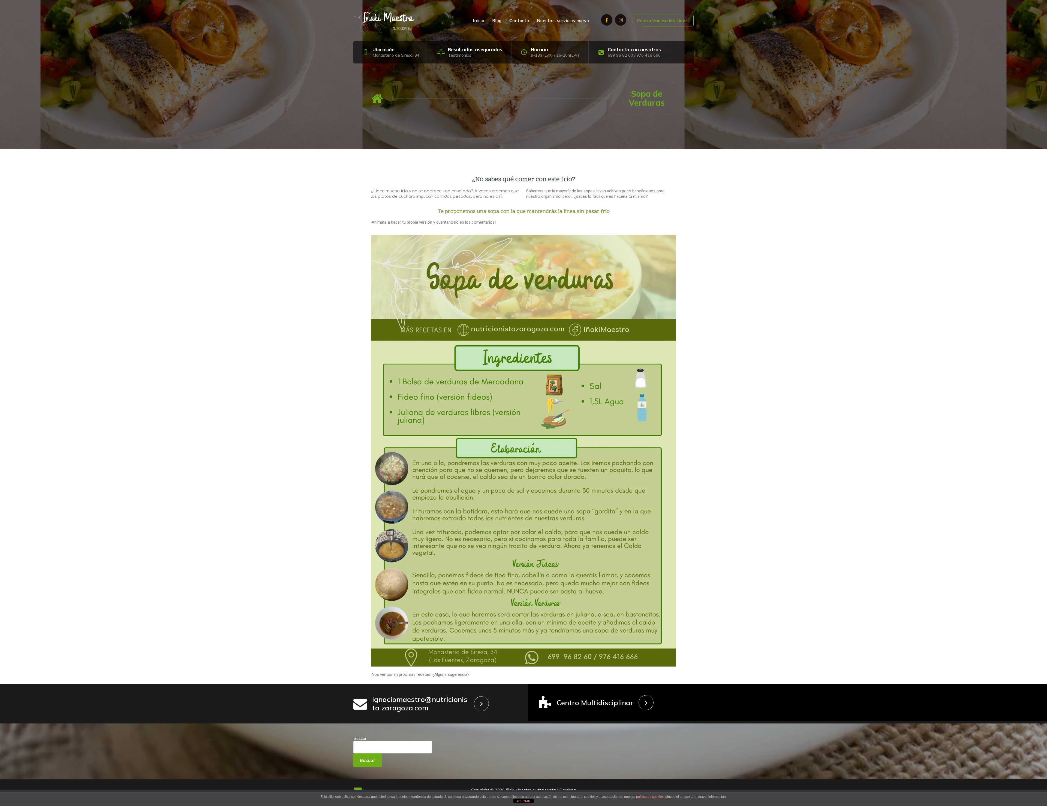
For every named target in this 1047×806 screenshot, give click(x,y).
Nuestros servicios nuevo (563, 20)
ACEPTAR (523, 801)
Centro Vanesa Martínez (662, 20)
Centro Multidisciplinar (594, 702)
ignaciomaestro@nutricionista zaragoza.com (420, 703)
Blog (496, 20)
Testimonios (459, 55)
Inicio (478, 20)
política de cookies (650, 797)
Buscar (359, 738)
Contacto (519, 20)
